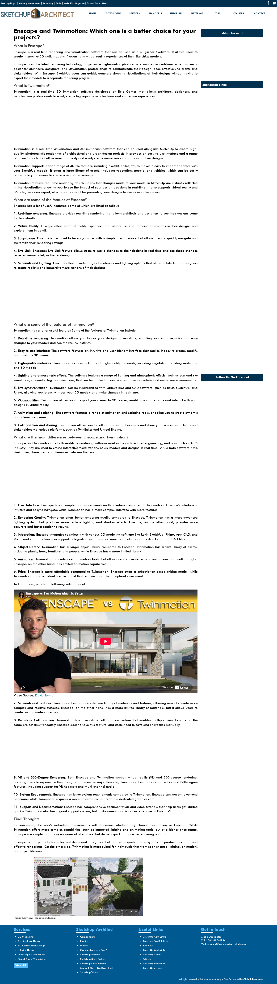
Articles (147, 959)
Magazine (79, 3)
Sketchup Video (89, 972)
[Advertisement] (106, 124)
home (92, 13)
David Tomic (44, 695)
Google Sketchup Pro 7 (93, 950)
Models (84, 945)
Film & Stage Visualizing (32, 959)
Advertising (48, 3)
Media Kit (68, 3)
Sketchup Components (29, 3)
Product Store (93, 3)
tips (217, 13)
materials (197, 13)
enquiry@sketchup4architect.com (226, 943)
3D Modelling (26, 936)
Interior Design (26, 950)
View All (20, 965)
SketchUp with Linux (154, 936)
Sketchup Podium (90, 954)
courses (238, 13)
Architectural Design (29, 941)
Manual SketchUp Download (96, 968)
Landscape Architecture (31, 954)
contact (259, 13)
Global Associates (253, 979)
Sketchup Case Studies (93, 963)
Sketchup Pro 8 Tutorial (156, 941)
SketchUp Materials (154, 950)
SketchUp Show (151, 954)
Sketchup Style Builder (93, 959)
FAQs (58, 3)
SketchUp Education (154, 963)
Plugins (84, 941)
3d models (155, 13)
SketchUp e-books (153, 968)
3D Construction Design (31, 945)
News (105, 3)
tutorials (176, 13)
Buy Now (148, 945)
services (134, 13)
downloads (113, 13)
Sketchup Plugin (8, 3)
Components (87, 936)
